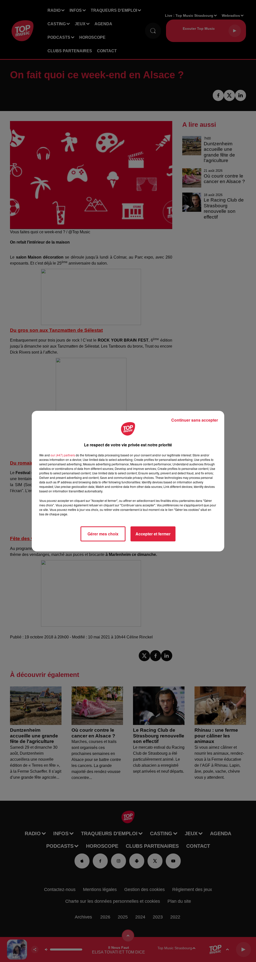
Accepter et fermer (153, 534)
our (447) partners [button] (62, 455)
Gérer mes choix (103, 534)
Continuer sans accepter (194, 420)
